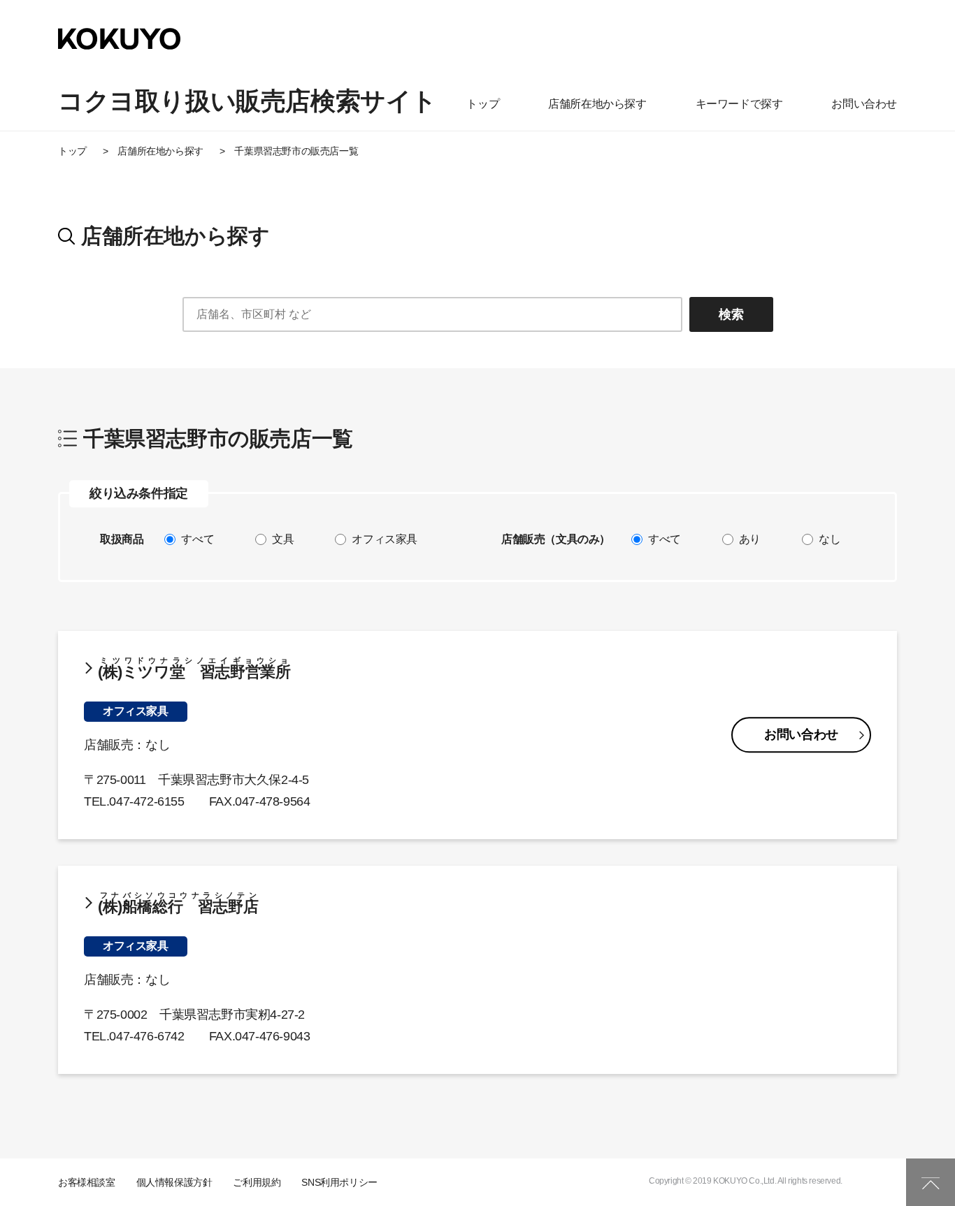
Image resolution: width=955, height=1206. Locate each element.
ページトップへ (930, 1182)
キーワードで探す (739, 104)
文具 (283, 539)
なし (829, 539)
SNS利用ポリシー (339, 1182)
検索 (731, 314)
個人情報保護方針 (174, 1182)
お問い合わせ (864, 104)
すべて (197, 539)
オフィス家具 (384, 539)
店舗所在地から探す (597, 104)
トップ (482, 104)
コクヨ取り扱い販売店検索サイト (247, 101)
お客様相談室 (86, 1182)
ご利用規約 (256, 1182)
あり (750, 539)
